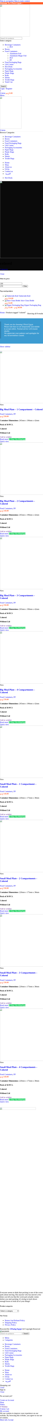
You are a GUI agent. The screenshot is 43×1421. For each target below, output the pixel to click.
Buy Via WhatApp (18, 439)
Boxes (7, 49)
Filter (25, 286)
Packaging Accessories (13, 69)
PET (11, 47)
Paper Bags (9, 71)
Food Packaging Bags (13, 62)
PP (11, 60)
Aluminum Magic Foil (18, 56)
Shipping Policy (11, 1323)
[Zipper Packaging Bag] (14, 305)
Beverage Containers (13, 45)
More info (4, 1420)
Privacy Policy (10, 1325)
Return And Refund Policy (15, 1320)
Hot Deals (8, 67)
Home (2, 313)
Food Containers (11, 51)
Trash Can (9, 82)
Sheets (7, 78)
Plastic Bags (9, 73)
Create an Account (7, 1400)
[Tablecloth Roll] (12, 296)
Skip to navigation (7, 1)
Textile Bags (9, 80)
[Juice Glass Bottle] (13, 301)
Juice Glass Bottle (28, 301)
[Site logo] (15, 36)
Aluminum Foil (15, 53)
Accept (10, 1420)
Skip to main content (22, 1)
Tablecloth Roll (25, 296)
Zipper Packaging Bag (32, 305)
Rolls (7, 75)
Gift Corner (9, 64)
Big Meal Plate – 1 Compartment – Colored (21, 409)
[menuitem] (24, 174)
